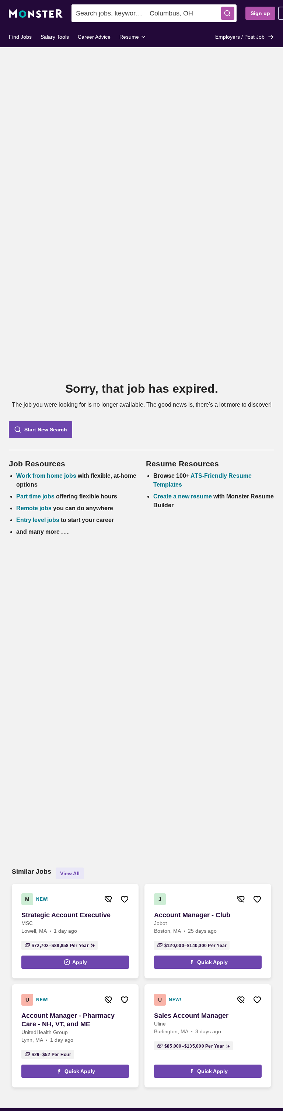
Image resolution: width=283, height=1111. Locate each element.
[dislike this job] (108, 899)
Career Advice (94, 37)
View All (70, 873)
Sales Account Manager (191, 1015)
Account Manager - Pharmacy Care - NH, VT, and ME (68, 1020)
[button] (227, 13)
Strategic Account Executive (66, 915)
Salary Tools (55, 37)
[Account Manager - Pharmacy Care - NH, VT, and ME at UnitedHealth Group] (75, 1036)
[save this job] (124, 899)
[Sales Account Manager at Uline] (207, 1036)
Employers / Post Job (240, 37)
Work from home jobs (46, 476)
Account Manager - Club (192, 915)
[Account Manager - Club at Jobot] (207, 931)
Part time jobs (35, 496)
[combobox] (108, 13)
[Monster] (36, 13)
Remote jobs (34, 508)
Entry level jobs (37, 520)
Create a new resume (183, 496)
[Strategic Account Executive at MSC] (75, 931)
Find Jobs (20, 37)
